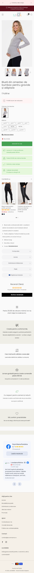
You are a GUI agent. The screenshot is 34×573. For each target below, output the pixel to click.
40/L (26, 123)
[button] (6, 210)
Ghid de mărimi (6, 509)
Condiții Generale (7, 525)
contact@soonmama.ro (9, 537)
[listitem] (17, 2)
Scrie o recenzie (17, 295)
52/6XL (21, 130)
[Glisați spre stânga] (4, 72)
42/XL (5, 126)
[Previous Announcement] (3, 3)
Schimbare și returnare (9, 506)
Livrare (4, 500)
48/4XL (5, 130)
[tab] (16, 217)
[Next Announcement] (31, 3)
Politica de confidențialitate (10, 528)
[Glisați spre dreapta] (30, 72)
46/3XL (20, 126)
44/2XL (12, 126)
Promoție (4, 513)
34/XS (5, 123)
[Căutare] (31, 14)
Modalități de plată (7, 503)
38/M (19, 123)
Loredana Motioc (17, 462)
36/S (12, 123)
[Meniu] (3, 15)
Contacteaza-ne (7, 522)
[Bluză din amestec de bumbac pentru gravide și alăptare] (5, 113)
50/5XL (13, 130)
